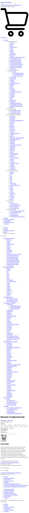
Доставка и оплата (9, 222)
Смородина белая (18, 76)
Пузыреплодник (14, 153)
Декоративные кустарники (11, 341)
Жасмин (12, 136)
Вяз (11, 176)
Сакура (12, 156)
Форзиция (12, 167)
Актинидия (12, 101)
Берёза (12, 173)
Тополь (12, 192)
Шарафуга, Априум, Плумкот (17, 57)
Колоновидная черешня (16, 64)
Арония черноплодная (16, 91)
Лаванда (12, 143)
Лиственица (13, 183)
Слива (11, 51)
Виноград (12, 84)
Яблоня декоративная (16, 67)
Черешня (12, 53)
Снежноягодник (14, 163)
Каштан (12, 198)
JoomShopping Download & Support (10, 462)
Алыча (11, 44)
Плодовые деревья (9, 238)
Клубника (12, 81)
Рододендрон (13, 154)
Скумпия (12, 162)
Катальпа (12, 196)
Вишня (11, 45)
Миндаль (12, 150)
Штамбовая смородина (16, 104)
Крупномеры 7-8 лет (15, 111)
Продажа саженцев (9, 219)
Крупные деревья (8, 297)
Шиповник (12, 169)
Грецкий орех (13, 47)
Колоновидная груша (15, 60)
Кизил (11, 87)
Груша (11, 48)
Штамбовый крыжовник (16, 106)
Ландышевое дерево (15, 144)
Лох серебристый (14, 185)
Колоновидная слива (15, 61)
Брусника (12, 96)
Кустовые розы (14, 203)
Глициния (12, 129)
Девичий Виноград (15, 133)
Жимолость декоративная (17, 137)
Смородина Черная (18, 73)
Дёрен (11, 132)
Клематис (12, 142)
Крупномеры (7, 221)
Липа (11, 182)
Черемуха (12, 193)
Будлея (12, 123)
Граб (11, 177)
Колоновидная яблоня (16, 65)
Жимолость (13, 78)
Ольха (11, 186)
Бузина (12, 124)
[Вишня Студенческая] (7, 420)
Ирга (11, 99)
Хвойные (6, 406)
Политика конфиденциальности (12, 483)
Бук (11, 175)
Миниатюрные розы (15, 205)
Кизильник (12, 140)
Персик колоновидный (16, 63)
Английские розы (14, 208)
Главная (6, 218)
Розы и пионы (7, 397)
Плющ (11, 152)
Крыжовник (13, 77)
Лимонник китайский (15, 103)
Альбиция (12, 116)
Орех (11, 187)
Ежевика (12, 88)
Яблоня (12, 55)
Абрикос (12, 42)
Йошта (11, 86)
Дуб (11, 179)
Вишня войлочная (14, 83)
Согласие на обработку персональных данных (16, 485)
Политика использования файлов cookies (15, 486)
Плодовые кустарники (9, 303)
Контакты (6, 223)
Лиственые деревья (9, 267)
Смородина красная (18, 74)
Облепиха (12, 90)
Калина (12, 97)
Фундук (12, 107)
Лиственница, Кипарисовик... (17, 216)
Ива (11, 180)
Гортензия (12, 130)
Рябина (12, 189)
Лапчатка (12, 146)
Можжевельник (14, 215)
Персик (12, 50)
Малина (12, 80)
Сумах (11, 190)
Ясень (11, 195)
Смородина (13, 71)
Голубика (12, 93)
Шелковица (13, 54)
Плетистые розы (14, 206)
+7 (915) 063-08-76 (5, 5)
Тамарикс (12, 166)
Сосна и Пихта (13, 213)
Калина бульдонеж (15, 139)
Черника (12, 94)
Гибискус (12, 127)
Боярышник (13, 100)
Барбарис (12, 119)
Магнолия (12, 147)
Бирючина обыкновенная (16, 120)
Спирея (12, 165)
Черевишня (13, 68)
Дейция (12, 134)
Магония (12, 149)
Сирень (12, 160)
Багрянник (12, 117)
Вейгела (12, 126)
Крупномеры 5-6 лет (15, 110)
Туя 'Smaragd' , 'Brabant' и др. (17, 210)
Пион (11, 202)
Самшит (12, 159)
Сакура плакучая (14, 157)
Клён (11, 199)
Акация (12, 172)
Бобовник (12, 121)
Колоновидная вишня (15, 58)
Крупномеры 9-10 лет (15, 113)
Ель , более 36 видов (15, 212)
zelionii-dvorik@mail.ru (15, 5)
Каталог (6, 40)
